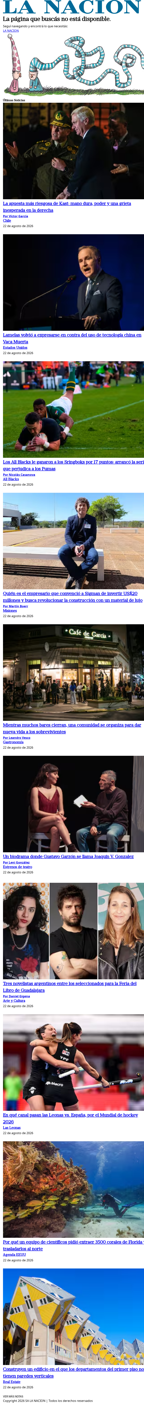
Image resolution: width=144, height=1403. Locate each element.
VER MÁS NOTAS (13, 1396)
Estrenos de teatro (17, 867)
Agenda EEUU (14, 1255)
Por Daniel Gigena (16, 996)
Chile (7, 221)
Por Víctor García (15, 216)
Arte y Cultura (14, 1001)
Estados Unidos (15, 348)
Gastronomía (13, 742)
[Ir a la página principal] (72, 13)
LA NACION (11, 31)
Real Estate (11, 1382)
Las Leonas (12, 1128)
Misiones (10, 611)
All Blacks (11, 479)
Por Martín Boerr (15, 606)
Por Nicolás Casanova (19, 475)
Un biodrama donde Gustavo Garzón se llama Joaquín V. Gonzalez (68, 857)
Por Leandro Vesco (16, 738)
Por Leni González (16, 862)
